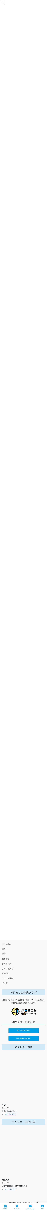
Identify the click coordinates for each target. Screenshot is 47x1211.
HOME (5, 1209)
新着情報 (5, 959)
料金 (4, 949)
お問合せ (5, 973)
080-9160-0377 (10, 1189)
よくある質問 (7, 969)
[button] (23, 1030)
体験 (4, 954)
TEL (42, 1209)
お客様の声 (6, 964)
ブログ (4, 983)
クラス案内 (6, 944)
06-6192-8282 (10, 1114)
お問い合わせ (30, 1209)
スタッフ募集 (7, 978)
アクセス (16, 1209)
